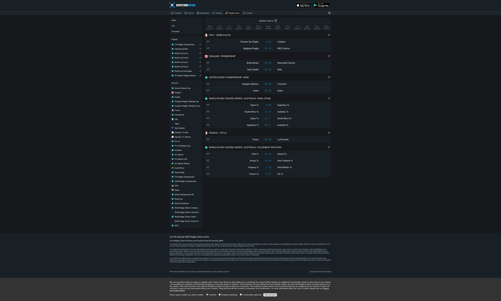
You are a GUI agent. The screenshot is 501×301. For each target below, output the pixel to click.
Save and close (270, 295)
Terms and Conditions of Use (180, 272)
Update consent (223, 272)
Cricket (249, 13)
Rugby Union (234, 13)
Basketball (204, 13)
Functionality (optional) (251, 295)
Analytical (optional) (229, 295)
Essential (212, 295)
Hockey (219, 13)
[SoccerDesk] (183, 5)
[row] (268, 41)
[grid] (268, 104)
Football (178, 13)
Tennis (190, 13)
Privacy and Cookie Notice (200, 272)
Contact (214, 272)
